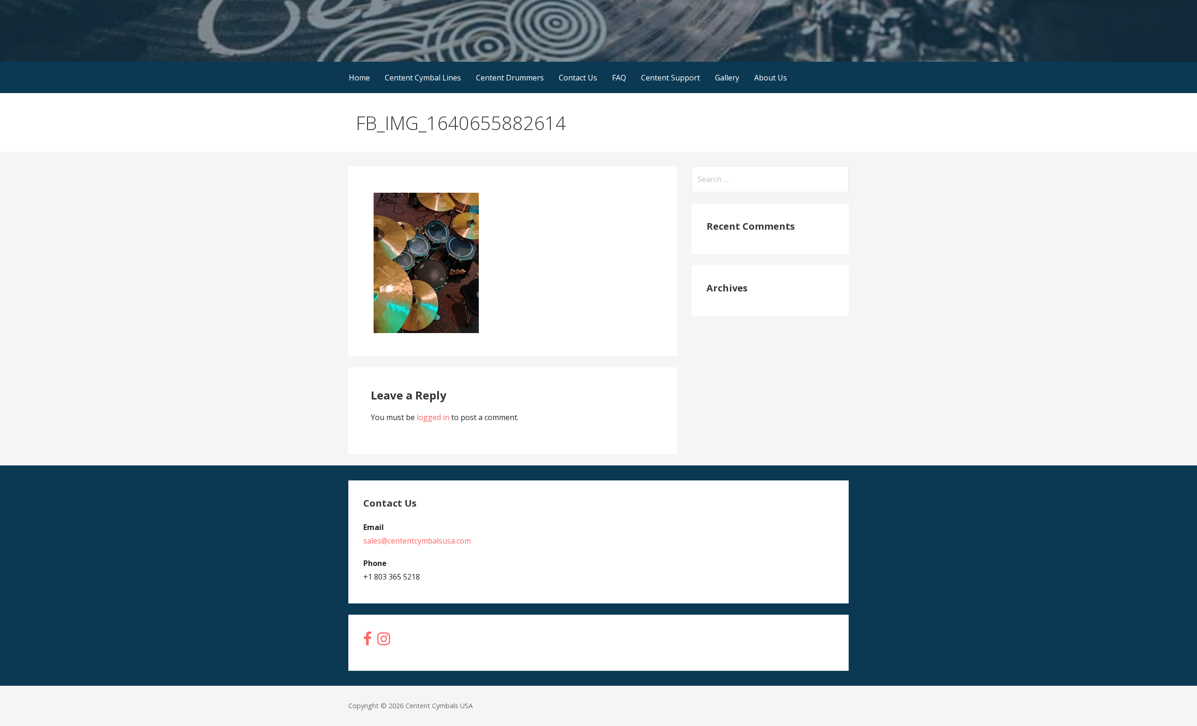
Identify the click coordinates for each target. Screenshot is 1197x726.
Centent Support (670, 78)
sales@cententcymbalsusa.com (417, 541)
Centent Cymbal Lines (423, 78)
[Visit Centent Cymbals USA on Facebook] (367, 641)
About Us (770, 78)
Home (359, 78)
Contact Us (578, 78)
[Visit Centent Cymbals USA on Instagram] (383, 641)
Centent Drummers (510, 78)
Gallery (727, 78)
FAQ (619, 78)
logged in (433, 417)
